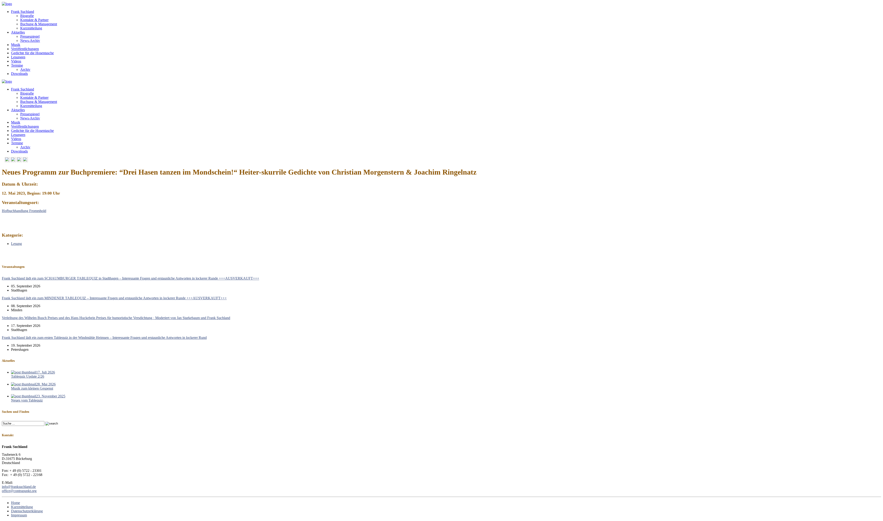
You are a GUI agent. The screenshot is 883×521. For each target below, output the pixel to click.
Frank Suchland (22, 12)
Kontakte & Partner (34, 20)
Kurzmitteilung (31, 28)
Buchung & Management (38, 24)
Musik (15, 45)
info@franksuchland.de (19, 487)
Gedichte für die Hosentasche (32, 53)
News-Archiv (30, 40)
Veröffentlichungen (25, 49)
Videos (16, 61)
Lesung (16, 244)
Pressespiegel (30, 36)
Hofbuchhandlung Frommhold (24, 211)
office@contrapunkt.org (19, 491)
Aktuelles (18, 32)
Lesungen (18, 57)
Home (15, 503)
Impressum (19, 515)
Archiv (25, 69)
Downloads (19, 74)
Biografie (27, 16)
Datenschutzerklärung (27, 511)
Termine (17, 65)
